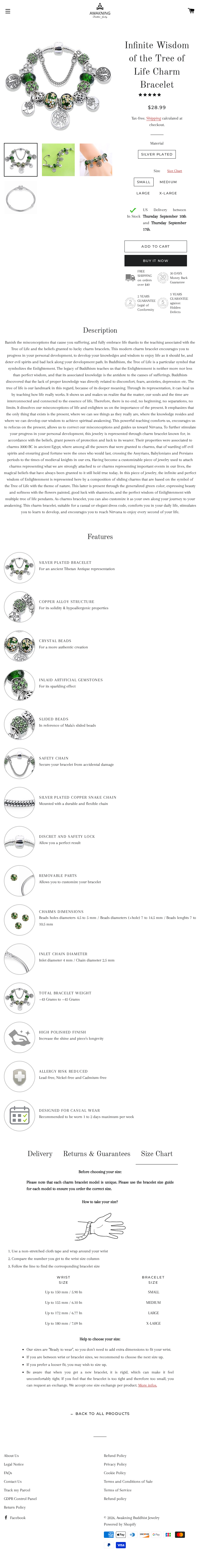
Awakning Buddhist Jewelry (138, 1517)
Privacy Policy (115, 1464)
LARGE (143, 193)
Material (157, 143)
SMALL (144, 182)
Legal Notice (14, 1464)
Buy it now (155, 261)
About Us (11, 1455)
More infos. (147, 1385)
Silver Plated (157, 154)
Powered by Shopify (120, 1524)
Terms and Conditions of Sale (128, 1481)
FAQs (8, 1473)
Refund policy (115, 1498)
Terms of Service (118, 1490)
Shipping (153, 118)
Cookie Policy (115, 1473)
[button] (150, 95)
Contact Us (13, 1481)
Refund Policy (115, 1455)
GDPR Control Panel (20, 1498)
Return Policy (15, 1507)
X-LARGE (168, 193)
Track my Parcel (17, 1490)
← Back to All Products (100, 1413)
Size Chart (174, 171)
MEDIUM (168, 182)
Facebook (17, 1517)
